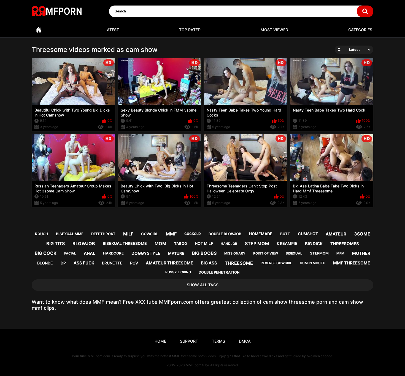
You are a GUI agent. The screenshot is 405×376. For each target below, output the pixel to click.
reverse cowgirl (276, 263)
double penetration (219, 272)
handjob (229, 244)
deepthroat (103, 234)
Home (38, 30)
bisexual (294, 253)
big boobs (204, 253)
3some (362, 234)
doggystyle (145, 253)
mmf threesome (351, 263)
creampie (287, 243)
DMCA (245, 341)
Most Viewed (274, 29)
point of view (265, 253)
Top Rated (190, 29)
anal (89, 253)
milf (128, 234)
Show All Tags (202, 284)
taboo (180, 243)
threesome (239, 263)
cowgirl (149, 234)
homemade (260, 233)
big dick (314, 243)
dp (63, 263)
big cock (45, 253)
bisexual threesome (125, 243)
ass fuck (84, 263)
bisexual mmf (69, 234)
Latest (111, 29)
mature (176, 253)
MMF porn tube (197, 365)
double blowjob (225, 234)
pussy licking (178, 272)
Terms (218, 341)
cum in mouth (312, 263)
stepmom (319, 253)
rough (41, 234)
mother (361, 253)
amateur (336, 234)
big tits (55, 243)
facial (70, 253)
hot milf (204, 243)
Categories (360, 29)
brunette (112, 263)
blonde (45, 263)
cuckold (192, 234)
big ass (209, 263)
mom (160, 243)
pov (134, 263)
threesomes (344, 243)
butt (285, 234)
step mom (257, 243)
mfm (340, 253)
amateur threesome (169, 263)
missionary (234, 253)
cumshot (308, 233)
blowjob (83, 243)
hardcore (113, 253)
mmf (171, 234)
